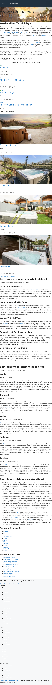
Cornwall (7, 407)
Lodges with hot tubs (9, 566)
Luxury (5, 649)
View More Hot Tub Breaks (7, 276)
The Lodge (5, 266)
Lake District (6, 668)
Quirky (5, 654)
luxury (31, 44)
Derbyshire (6, 547)
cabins (38, 42)
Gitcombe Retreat (8, 145)
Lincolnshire (6, 601)
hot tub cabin (34, 289)
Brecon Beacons (7, 665)
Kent (18, 512)
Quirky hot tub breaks (9, 576)
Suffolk (5, 538)
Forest (5, 635)
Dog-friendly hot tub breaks (11, 559)
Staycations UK (7, 550)
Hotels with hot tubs (8, 573)
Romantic (6, 656)
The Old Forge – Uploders (12, 80)
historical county (7, 444)
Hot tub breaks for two (9, 563)
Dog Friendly (6, 634)
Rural (4, 658)
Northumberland (7, 672)
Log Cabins (6, 644)
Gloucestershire (7, 597)
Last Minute (6, 641)
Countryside (6, 632)
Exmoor (5, 667)
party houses (21, 307)
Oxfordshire (6, 608)
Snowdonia (6, 675)
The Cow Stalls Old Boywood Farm (16, 105)
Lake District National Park (11, 32)
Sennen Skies (6, 226)
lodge (21, 323)
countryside (10, 465)
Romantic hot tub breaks (10, 569)
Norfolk (5, 540)
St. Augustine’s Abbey (15, 517)
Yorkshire (43, 35)
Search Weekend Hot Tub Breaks (9, 21)
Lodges (5, 642)
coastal (5, 465)
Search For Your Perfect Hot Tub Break (10, 584)
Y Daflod (4, 68)
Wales (34, 35)
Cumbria (5, 590)
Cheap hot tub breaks (9, 557)
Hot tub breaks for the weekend (12, 571)
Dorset (5, 535)
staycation (5, 323)
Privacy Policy (3, 680)
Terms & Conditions (14, 680)
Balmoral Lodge (7, 92)
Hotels (5, 639)
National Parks (7, 548)
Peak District (23, 32)
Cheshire (5, 587)
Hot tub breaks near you (10, 575)
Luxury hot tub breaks (9, 568)
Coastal (5, 630)
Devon (5, 533)
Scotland (5, 545)
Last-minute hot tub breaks (10, 564)
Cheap (5, 629)
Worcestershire (7, 622)
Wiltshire (5, 620)
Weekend (6, 660)
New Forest (6, 670)
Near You (5, 651)
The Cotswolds (7, 536)
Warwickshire (7, 618)
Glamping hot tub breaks (10, 561)
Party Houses (7, 653)
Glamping (6, 637)
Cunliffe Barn (6, 185)
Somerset (6, 611)
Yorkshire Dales (7, 677)
